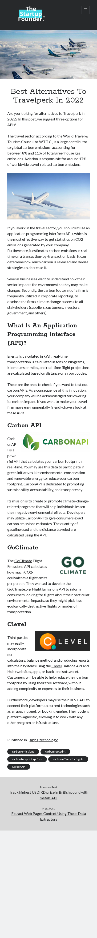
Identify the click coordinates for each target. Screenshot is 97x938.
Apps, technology (44, 739)
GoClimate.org (19, 589)
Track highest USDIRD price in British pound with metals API (48, 795)
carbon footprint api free (27, 759)
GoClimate (23, 560)
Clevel (57, 666)
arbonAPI (34, 484)
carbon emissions (23, 751)
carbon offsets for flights (68, 759)
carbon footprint (55, 751)
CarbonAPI (34, 518)
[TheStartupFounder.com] (30, 20)
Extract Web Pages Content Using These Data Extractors (48, 816)
